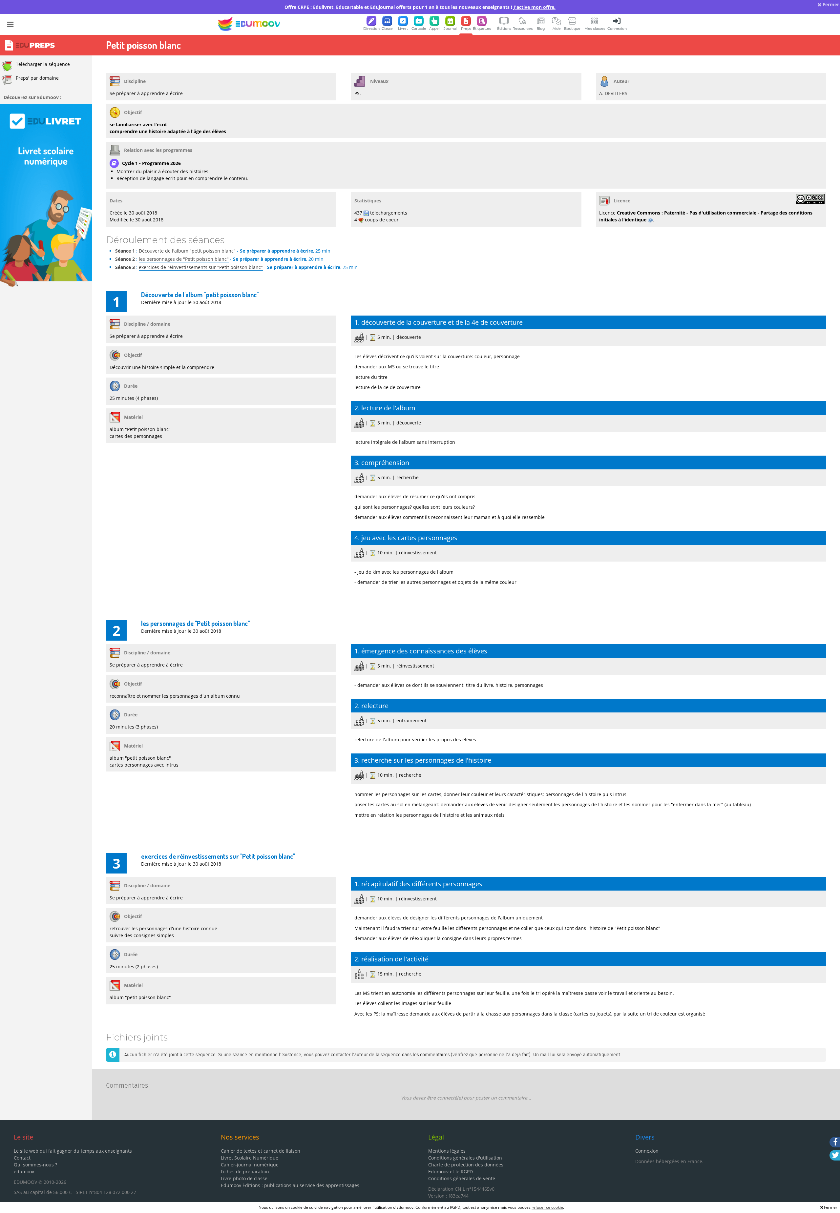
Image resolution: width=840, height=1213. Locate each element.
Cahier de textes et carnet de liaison (260, 1151)
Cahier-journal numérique (250, 1165)
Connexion (647, 1151)
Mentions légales (447, 1151)
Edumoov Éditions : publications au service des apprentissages (290, 1185)
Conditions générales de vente (461, 1178)
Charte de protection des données (465, 1165)
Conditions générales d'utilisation (465, 1158)
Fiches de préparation (245, 1171)
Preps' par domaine (37, 78)
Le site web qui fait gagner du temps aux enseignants (73, 1151)
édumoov (24, 1171)
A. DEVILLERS (613, 93)
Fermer (830, 4)
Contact (22, 1158)
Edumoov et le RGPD (450, 1171)
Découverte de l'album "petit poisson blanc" (187, 251)
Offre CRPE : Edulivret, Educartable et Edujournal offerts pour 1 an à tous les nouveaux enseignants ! (420, 7)
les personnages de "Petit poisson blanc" (184, 259)
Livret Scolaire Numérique (249, 1158)
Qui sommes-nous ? (35, 1165)
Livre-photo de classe (244, 1178)
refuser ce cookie (547, 1207)
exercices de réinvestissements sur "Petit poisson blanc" (201, 267)
